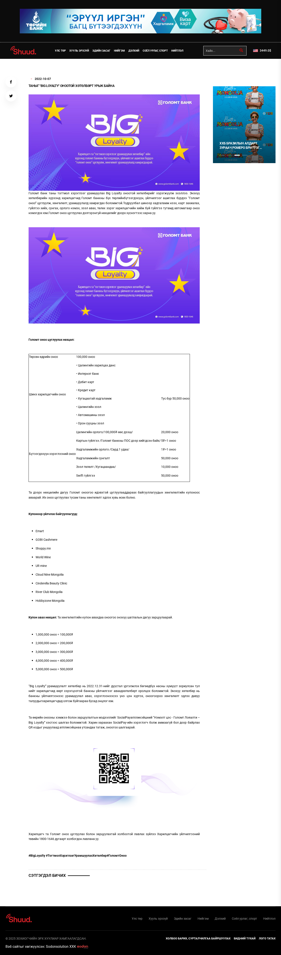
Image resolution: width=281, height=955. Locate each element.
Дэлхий (133, 50)
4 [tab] (244, 155)
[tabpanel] (244, 124)
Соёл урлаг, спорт (155, 50)
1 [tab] (222, 68)
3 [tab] (237, 155)
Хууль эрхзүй (79, 50)
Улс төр (60, 50)
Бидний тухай (245, 938)
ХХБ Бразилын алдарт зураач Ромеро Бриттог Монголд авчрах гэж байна (243, 145)
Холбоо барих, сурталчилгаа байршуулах (198, 938)
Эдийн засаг (101, 50)
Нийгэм (119, 50)
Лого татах (267, 938)
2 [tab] (229, 155)
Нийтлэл (177, 50)
